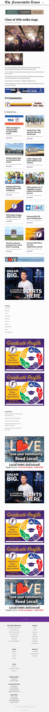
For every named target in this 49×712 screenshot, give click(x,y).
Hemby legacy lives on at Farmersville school (13, 160)
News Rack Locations (14, 668)
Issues (14, 653)
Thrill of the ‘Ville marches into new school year (34, 132)
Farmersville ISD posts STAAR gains (34, 217)
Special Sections (35, 653)
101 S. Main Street (14, 689)
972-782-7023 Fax (14, 688)
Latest (21, 135)
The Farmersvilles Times (14, 627)
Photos (14, 658)
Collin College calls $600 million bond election (34, 161)
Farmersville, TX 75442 (14, 691)
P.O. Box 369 (14, 679)
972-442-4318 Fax (14, 698)
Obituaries (7, 318)
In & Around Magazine (14, 641)
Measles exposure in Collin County (13, 418)
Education (19, 22)
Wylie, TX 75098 (14, 680)
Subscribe (14, 651)
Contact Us (14, 670)
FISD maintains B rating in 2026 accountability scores (13, 131)
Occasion (7, 321)
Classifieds (34, 641)
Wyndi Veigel (8, 22)
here (6, 85)
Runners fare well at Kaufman (12, 421)
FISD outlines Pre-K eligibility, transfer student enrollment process (34, 190)
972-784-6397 (14, 686)
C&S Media (14, 639)
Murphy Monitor (14, 630)
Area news (13, 135)
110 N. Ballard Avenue (14, 700)
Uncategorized (8, 332)
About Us (14, 666)
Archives (14, 656)
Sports (6, 329)
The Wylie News (14, 636)
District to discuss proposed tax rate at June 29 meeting (14, 245)
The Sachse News (14, 634)
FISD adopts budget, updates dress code (14, 216)
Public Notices (8, 326)
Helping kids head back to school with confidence (13, 188)
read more (9, 138)
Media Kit (34, 656)
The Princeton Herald (14, 632)
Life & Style (17, 192)
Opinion (7, 324)
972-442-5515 (14, 697)
